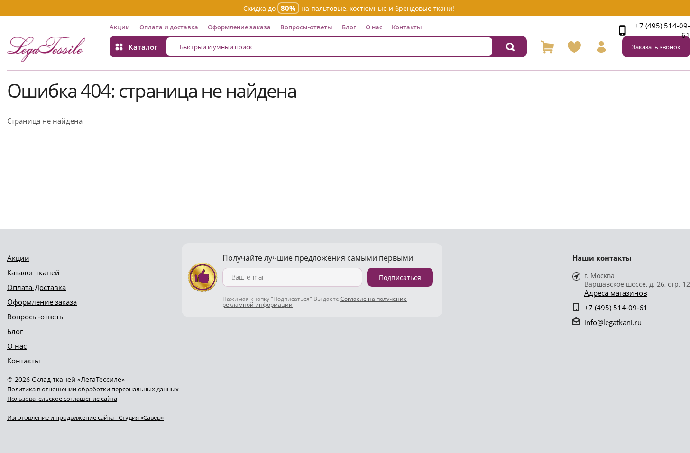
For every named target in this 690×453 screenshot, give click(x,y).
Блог (349, 27)
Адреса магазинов (615, 293)
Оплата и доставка (168, 27)
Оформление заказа (239, 27)
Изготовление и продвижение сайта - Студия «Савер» (85, 417)
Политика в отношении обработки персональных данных (93, 389)
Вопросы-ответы (306, 27)
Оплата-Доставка (36, 287)
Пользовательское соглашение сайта (62, 398)
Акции (120, 27)
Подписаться (400, 277)
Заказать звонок (656, 47)
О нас (374, 27)
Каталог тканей (33, 272)
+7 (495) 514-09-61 (662, 30)
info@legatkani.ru (613, 322)
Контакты (407, 27)
